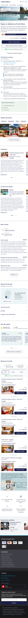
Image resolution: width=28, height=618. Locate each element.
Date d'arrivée (8, 365)
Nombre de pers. (21, 365)
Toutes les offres (4, 5)
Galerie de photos (23, 19)
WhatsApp (5, 107)
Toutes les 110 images (14, 139)
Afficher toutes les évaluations (14, 351)
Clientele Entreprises (6, 558)
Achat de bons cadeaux (6, 554)
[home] (10, 1)
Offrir (21, 483)
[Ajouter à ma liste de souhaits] (26, 9)
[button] (7, 390)
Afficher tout (14, 274)
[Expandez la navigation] (27, 5)
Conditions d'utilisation (6, 562)
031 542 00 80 (6, 110)
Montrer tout (4, 174)
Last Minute (20, 5)
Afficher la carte (7, 301)
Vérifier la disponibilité (14, 42)
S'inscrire (14, 603)
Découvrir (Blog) (5, 556)
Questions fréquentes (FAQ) (7, 566)
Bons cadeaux (13, 5)
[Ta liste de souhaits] (23, 2)
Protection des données (6, 560)
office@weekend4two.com (9, 105)
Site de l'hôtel (18, 299)
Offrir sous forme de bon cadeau (14, 45)
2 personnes (20, 366)
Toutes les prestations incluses (8, 384)
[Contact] (21, 2)
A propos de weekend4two (7, 564)
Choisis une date (9, 366)
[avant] (26, 372)
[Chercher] (26, 2)
